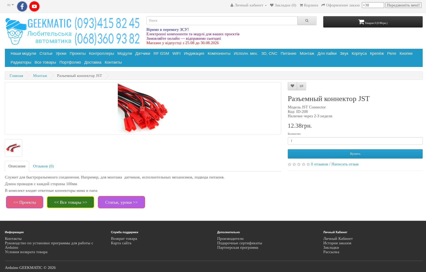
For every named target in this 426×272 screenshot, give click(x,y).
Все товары (45, 62)
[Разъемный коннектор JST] (143, 108)
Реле (391, 53)
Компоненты (219, 53)
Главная (16, 75)
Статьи (45, 53)
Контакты (113, 62)
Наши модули (23, 53)
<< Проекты (24, 202)
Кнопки (406, 53)
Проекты (78, 53)
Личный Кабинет (338, 238)
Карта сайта (121, 243)
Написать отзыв (345, 164)
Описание (17, 166)
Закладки (331, 247)
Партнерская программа (237, 247)
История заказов (337, 243)
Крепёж (377, 53)
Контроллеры (101, 53)
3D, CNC (269, 53)
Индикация (194, 53)
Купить (355, 153)
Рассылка (331, 252)
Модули (124, 53)
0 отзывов (319, 164)
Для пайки (327, 53)
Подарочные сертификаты (239, 243)
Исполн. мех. (246, 53)
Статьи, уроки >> (121, 202)
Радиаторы (21, 62)
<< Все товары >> (70, 202)
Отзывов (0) (43, 166)
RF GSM (161, 53)
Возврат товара (124, 238)
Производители (230, 238)
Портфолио (70, 62)
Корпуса (359, 53)
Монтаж (307, 53)
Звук (344, 53)
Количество (294, 133)
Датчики (142, 53)
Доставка (92, 62)
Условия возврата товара (26, 252)
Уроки (61, 53)
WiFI (176, 53)
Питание (288, 53)
